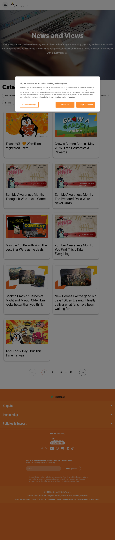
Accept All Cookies (86, 104)
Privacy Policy (44, 97)
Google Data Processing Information (62, 97)
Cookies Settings (29, 104)
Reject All (65, 104)
